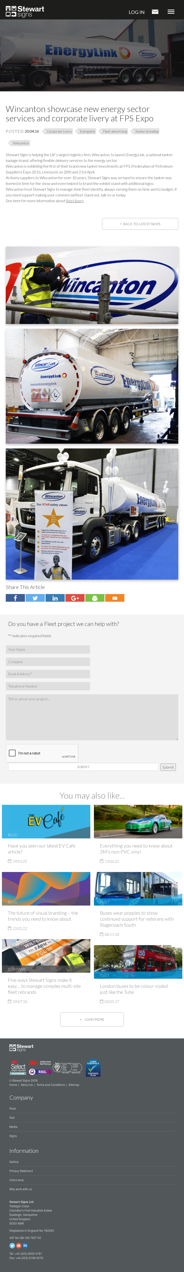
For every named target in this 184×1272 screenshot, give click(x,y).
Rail (12, 1117)
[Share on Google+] (75, 598)
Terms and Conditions (50, 1085)
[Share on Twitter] (15, 598)
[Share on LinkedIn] (55, 598)
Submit (83, 767)
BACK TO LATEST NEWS (141, 224)
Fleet (12, 1108)
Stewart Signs (25, 11)
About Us (27, 1085)
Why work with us (20, 1189)
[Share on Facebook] (35, 598)
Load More (94, 1019)
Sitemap (74, 1085)
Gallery (14, 1162)
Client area (16, 1180)
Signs (13, 1136)
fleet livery (74, 200)
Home (13, 1085)
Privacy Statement (21, 1171)
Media (13, 1127)
